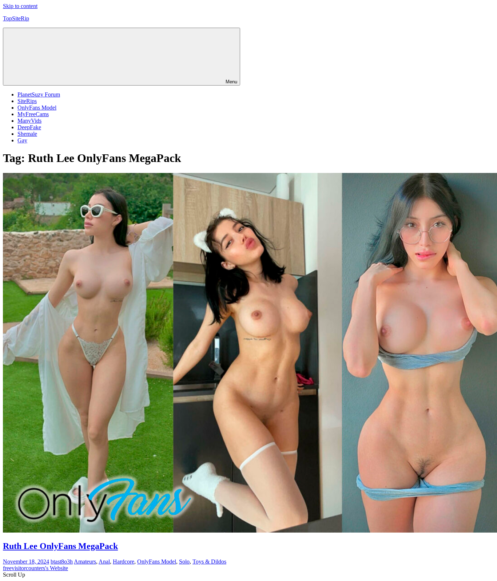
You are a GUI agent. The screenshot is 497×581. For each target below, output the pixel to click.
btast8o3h (62, 561)
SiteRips (27, 101)
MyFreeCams (33, 114)
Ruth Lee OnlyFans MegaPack (60, 546)
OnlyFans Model (36, 107)
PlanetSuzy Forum (38, 94)
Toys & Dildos (209, 561)
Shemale (27, 134)
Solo (184, 561)
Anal (104, 561)
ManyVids (29, 121)
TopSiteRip (16, 18)
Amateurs (85, 561)
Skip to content (20, 6)
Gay (22, 140)
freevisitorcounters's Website (35, 568)
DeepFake (29, 127)
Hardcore (123, 561)
